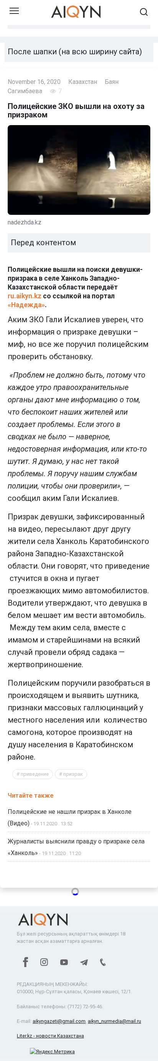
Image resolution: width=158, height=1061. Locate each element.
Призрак (73, 774)
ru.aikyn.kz (24, 296)
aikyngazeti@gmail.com (59, 1021)
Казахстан (82, 81)
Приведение (35, 774)
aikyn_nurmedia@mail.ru (114, 1021)
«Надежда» (26, 305)
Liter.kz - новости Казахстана (50, 1036)
